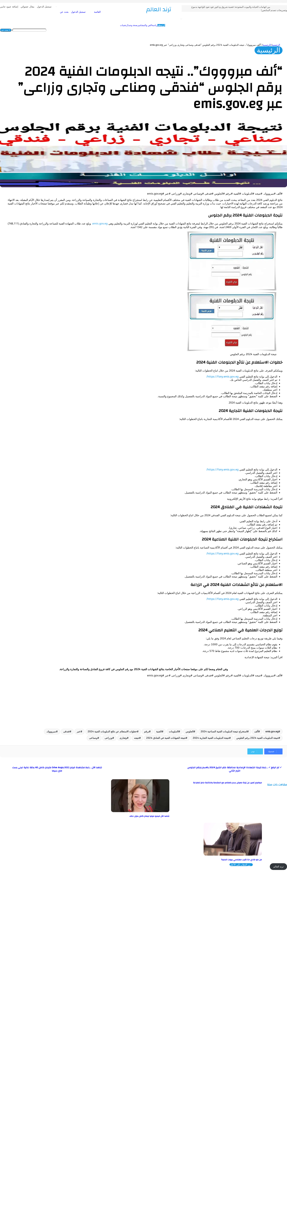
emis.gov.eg (271, 731)
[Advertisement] (193, 444)
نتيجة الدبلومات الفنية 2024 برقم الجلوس (257, 737)
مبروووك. (51, 731)
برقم (146, 731)
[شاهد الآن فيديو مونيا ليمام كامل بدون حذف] (140, 811)
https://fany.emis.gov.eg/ (222, 376)
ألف (256, 731)
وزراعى (108, 737)
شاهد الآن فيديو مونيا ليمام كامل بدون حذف (149, 816)
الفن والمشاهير (126, 30)
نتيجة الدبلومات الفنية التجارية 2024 (211, 737)
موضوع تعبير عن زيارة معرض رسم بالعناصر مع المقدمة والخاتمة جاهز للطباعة (227, 783)
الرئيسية (143, 30)
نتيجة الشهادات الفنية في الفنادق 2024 (166, 737)
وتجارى (123, 737)
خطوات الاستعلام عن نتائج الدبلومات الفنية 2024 (112, 731)
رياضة (136, 30)
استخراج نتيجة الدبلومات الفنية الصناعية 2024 (224, 731)
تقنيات (104, 30)
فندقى (66, 731)
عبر (78, 731)
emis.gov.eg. (100, 223)
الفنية (159, 731)
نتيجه (136, 737)
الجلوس (189, 731)
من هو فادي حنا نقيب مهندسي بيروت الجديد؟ (241, 860)
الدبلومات (173, 731)
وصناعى (93, 737)
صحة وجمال (113, 30)
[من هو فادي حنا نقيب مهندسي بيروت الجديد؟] (233, 854)
